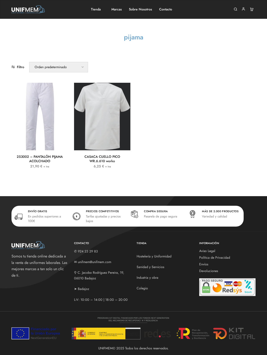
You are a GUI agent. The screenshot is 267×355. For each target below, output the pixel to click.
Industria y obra (147, 277)
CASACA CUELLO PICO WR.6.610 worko (102, 158)
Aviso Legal (207, 250)
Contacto (165, 9)
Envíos (203, 264)
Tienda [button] (96, 9)
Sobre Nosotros (140, 9)
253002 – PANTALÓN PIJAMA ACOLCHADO (40, 158)
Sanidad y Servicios (150, 267)
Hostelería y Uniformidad (154, 256)
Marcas (116, 9)
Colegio (142, 288)
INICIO (112, 45)
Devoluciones (208, 270)
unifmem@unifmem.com (94, 262)
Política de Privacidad (214, 257)
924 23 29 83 (88, 251)
